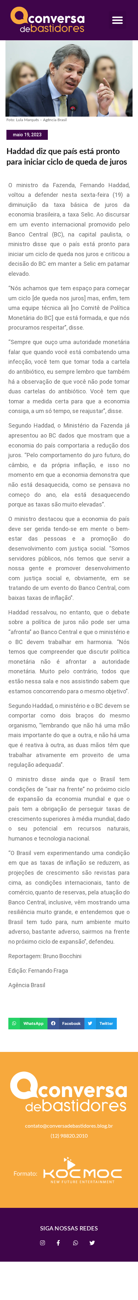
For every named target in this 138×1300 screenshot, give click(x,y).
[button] (117, 20)
